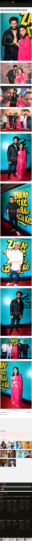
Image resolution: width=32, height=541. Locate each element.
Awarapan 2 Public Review (15, 504)
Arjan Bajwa (28, 435)
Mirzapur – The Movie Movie (3, 504)
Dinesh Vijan (10, 132)
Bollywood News (2, 522)
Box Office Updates (2, 524)
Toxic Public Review (15, 502)
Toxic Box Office (21, 502)
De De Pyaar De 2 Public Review (15, 512)
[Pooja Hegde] (12, 454)
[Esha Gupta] (12, 463)
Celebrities (5, 494)
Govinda (9, 436)
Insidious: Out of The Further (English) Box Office (22, 506)
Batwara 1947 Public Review (15, 503)
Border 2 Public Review (15, 511)
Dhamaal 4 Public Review (15, 505)
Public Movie (15, 501)
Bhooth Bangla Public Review (15, 507)
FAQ (23, 537)
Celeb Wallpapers (9, 523)
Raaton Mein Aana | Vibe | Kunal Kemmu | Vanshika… (22, 523)
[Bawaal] (4, 454)
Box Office (22, 500)
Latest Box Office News (2, 523)
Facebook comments (3, 414)
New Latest (14, 521)
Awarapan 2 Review (9, 506)
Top (27, 500)
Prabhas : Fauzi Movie (13, 436)
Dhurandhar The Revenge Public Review (15, 509)
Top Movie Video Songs (15, 522)
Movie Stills (8, 524)
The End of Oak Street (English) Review (9, 505)
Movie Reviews (27, 526)
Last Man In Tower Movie (2, 506)
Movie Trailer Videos (15, 523)
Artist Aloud (27, 524)
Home (0, 537)
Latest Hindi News (28, 521)
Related (1, 439)
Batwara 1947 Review (9, 504)
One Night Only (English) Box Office (22, 504)
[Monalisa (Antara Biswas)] (20, 445)
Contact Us (15, 537)
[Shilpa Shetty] (20, 454)
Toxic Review (8, 502)
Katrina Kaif (27, 502)
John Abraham (27, 507)
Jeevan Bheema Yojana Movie (2, 505)
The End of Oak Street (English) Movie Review (13, 432)
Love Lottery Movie (2, 509)
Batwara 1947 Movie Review (4, 432)
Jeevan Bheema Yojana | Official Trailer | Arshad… (21, 525)
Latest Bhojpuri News (28, 522)
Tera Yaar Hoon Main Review (9, 510)
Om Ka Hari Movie (2, 508)
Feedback (11, 537)
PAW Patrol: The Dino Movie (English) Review (9, 503)
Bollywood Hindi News (2, 528)
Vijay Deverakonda (3, 436)
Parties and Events (9, 522)
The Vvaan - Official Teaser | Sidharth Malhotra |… (22, 527)
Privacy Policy (7, 537)
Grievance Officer (20, 537)
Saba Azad (23, 436)
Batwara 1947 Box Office (26, 432)
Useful (27, 520)
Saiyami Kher (15, 435)
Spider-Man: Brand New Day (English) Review (9, 508)
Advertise (4, 537)
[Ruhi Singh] (28, 445)
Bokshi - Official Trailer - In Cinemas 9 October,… (22, 526)
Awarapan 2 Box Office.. (3, 435)
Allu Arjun (27, 504)
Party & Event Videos (15, 524)
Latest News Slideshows (2, 526)
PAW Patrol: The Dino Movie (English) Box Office (22, 508)
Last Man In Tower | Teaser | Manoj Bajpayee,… (22, 522)
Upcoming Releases (2, 527)
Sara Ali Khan (18, 61)
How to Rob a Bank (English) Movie (3, 503)
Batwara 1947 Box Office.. (9, 435)
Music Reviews (27, 527)
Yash (6, 436)
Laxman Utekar (21, 132)
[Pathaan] (28, 454)
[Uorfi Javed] (12, 445)
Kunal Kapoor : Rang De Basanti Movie (21, 435)
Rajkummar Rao (27, 509)
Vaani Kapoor (27, 505)
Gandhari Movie (2, 502)
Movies (1, 494)
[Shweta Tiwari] (4, 445)
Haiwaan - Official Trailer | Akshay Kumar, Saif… (21, 528)
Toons (8, 526)
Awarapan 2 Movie (21, 432)
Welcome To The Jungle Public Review (15, 506)
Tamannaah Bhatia (19, 436)
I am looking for (3, 485)
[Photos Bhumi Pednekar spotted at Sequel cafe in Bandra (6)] (4, 463)
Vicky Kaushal (14, 61)
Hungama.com (27, 523)
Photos (5, 439)
